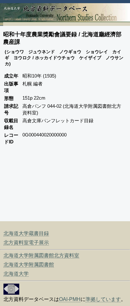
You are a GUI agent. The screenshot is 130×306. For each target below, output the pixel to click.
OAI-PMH (69, 299)
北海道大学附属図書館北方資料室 (41, 255)
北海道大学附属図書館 (28, 264)
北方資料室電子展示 (26, 242)
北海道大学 (16, 273)
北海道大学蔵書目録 (26, 233)
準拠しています (103, 299)
